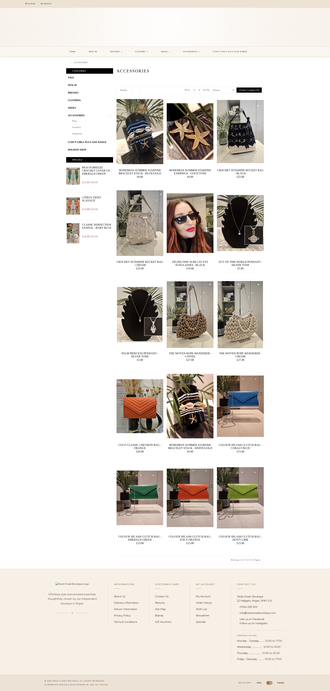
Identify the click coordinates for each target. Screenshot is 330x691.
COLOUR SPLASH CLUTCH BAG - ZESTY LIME (240, 538)
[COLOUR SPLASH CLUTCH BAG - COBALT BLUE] (240, 406)
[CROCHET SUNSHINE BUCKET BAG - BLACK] (240, 131)
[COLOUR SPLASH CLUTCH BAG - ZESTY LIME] (240, 498)
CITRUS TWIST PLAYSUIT (91, 199)
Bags (74, 121)
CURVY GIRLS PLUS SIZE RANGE (87, 142)
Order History (204, 602)
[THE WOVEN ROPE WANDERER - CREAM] (240, 314)
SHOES (72, 108)
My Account (203, 596)
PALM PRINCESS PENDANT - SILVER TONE (140, 355)
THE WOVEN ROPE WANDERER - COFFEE (190, 355)
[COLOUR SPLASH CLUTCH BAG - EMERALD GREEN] (140, 498)
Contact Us (161, 596)
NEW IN (72, 85)
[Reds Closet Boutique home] (72, 584)
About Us (119, 596)
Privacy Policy (122, 615)
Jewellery (76, 127)
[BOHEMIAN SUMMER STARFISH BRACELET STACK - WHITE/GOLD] (190, 406)
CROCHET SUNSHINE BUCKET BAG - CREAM (140, 263)
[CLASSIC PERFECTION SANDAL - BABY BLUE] (73, 233)
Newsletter (202, 615)
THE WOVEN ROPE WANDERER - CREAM (240, 355)
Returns (160, 602)
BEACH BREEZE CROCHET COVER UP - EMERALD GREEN (96, 170)
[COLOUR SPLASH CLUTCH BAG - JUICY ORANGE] (190, 498)
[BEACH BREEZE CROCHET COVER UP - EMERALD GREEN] (73, 176)
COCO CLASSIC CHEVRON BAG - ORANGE (139, 447)
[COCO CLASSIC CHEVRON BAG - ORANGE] (140, 406)
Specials (201, 621)
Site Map (160, 609)
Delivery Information (126, 602)
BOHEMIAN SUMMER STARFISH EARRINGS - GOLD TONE (190, 172)
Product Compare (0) (249, 90)
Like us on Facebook (252, 619)
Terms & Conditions (125, 621)
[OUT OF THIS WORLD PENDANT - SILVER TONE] (240, 223)
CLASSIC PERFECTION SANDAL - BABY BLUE (96, 226)
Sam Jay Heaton (99, 685)
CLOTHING (74, 100)
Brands (159, 615)
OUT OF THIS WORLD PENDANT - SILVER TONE (240, 263)
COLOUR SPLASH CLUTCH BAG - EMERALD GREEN (139, 538)
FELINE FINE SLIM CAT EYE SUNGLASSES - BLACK (190, 263)
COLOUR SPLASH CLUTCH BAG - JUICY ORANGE (190, 538)
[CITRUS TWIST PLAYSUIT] (73, 206)
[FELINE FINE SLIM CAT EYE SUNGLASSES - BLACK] (190, 223)
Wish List (201, 609)
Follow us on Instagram (254, 623)
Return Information (125, 609)
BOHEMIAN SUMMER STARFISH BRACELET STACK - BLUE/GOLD (140, 172)
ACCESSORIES (81, 62)
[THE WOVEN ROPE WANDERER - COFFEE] (190, 314)
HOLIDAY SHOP (77, 149)
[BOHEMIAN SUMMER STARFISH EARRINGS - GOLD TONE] (190, 131)
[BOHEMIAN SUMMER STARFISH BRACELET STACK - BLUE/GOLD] (140, 131)
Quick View (140, 184)
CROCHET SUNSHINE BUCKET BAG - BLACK (240, 172)
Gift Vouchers (163, 621)
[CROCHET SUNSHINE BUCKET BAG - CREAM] (140, 223)
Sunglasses (77, 133)
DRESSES (73, 92)
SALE (71, 77)
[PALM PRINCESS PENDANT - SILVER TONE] (140, 314)
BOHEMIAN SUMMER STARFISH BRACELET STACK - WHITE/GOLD (190, 447)
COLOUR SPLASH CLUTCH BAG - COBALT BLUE (240, 447)
